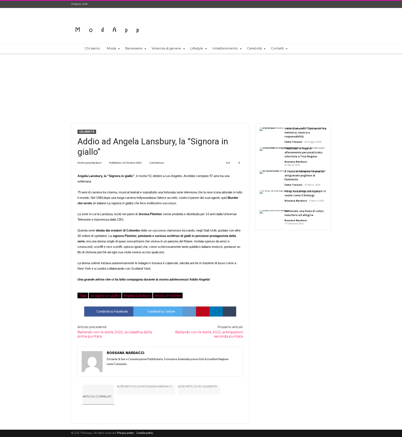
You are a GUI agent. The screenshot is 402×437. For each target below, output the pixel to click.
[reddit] (189, 311)
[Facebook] (304, 4)
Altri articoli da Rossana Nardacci (144, 386)
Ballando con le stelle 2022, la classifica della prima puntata (114, 331)
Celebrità (86, 131)
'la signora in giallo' (105, 295)
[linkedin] (216, 311)
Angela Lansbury (137, 295)
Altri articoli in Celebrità (197, 386)
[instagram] (327, 4)
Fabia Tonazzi (293, 141)
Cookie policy (144, 432)
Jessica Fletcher (168, 295)
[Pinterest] (319, 4)
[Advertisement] (201, 85)
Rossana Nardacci (91, 162)
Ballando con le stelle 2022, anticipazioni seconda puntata (209, 331)
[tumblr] (229, 311)
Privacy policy (125, 432)
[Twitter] (312, 4)
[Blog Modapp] (107, 22)
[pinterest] (202, 311)
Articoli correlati (96, 396)
